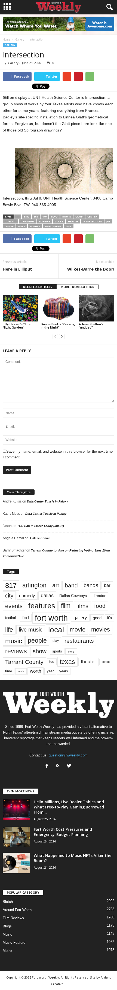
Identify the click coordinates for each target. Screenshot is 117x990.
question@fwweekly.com (68, 755)
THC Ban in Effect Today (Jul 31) (40, 526)
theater (88, 661)
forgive (44, 221)
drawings (28, 221)
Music (7, 934)
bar (107, 585)
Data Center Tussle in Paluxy (47, 501)
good (97, 618)
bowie (66, 216)
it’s (109, 618)
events (14, 606)
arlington (34, 585)
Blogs (7, 926)
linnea (9, 226)
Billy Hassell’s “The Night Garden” (16, 325)
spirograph (53, 226)
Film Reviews (13, 918)
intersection (92, 221)
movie (77, 629)
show (40, 651)
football (11, 618)
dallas (47, 595)
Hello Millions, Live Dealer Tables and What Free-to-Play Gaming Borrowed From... (69, 807)
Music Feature (14, 942)
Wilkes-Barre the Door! (90, 269)
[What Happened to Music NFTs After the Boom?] (16, 863)
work (21, 671)
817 (11, 585)
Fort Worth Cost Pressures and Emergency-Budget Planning (63, 832)
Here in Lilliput (17, 269)
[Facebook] (48, 766)
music (13, 641)
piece (21, 226)
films (82, 606)
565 (36, 216)
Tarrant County (24, 662)
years (63, 671)
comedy (27, 595)
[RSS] (59, 766)
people (37, 640)
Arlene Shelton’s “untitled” (91, 325)
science (35, 226)
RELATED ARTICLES (37, 287)
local (56, 630)
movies (100, 629)
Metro (7, 951)
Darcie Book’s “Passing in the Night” (58, 325)
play (56, 641)
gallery (80, 617)
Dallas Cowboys (73, 595)
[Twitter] (70, 766)
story (71, 651)
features (41, 606)
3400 (26, 216)
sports (57, 651)
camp (79, 216)
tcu (51, 662)
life (9, 629)
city (9, 596)
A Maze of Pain (40, 538)
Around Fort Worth (17, 910)
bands (91, 585)
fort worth (51, 617)
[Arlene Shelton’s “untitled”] (96, 308)
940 (44, 216)
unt (69, 226)
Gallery (10, 45)
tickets (106, 661)
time (8, 671)
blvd (54, 216)
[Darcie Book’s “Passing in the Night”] (58, 308)
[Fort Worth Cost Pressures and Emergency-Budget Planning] (16, 837)
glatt (59, 221)
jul (108, 221)
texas (67, 661)
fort (25, 617)
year (50, 671)
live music (30, 629)
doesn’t (10, 221)
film (65, 605)
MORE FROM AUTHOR (77, 287)
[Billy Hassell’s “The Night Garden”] (20, 308)
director (99, 596)
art (55, 585)
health (73, 221)
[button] (109, 7)
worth (35, 671)
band (71, 585)
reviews (16, 651)
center (92, 216)
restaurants (79, 640)
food (100, 606)
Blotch (8, 902)
